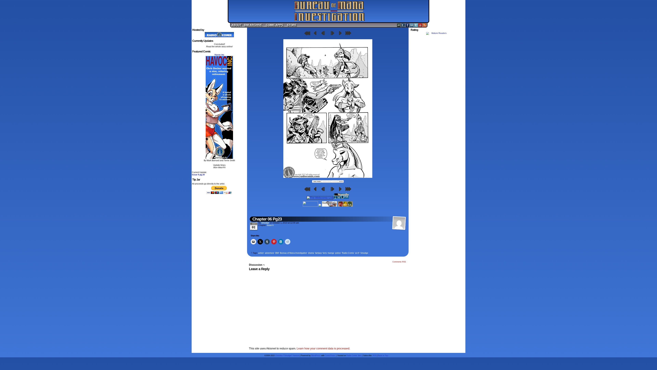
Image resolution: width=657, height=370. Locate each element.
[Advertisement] (437, 96)
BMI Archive (253, 25)
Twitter (416, 25)
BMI (277, 253)
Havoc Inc (219, 55)
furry (325, 253)
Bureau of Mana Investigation (329, 11)
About (237, 25)
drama (311, 253)
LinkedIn (412, 25)
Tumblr (403, 25)
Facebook (407, 25)
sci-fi (357, 253)
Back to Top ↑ (383, 355)
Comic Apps (275, 25)
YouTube (420, 25)
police (338, 253)
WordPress (316, 355)
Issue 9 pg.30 (198, 175)
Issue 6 (270, 225)
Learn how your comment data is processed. (323, 348)
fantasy (318, 253)
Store (292, 25)
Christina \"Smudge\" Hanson (287, 355)
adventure (269, 253)
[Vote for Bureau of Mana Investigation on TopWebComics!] (341, 197)
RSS (424, 25)
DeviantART (399, 25)
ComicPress (330, 355)
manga (331, 253)
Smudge (265, 223)
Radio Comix (348, 253)
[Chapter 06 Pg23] (327, 176)
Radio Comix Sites (354, 355)
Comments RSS (399, 262)
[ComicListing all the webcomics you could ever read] (329, 205)
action (261, 253)
